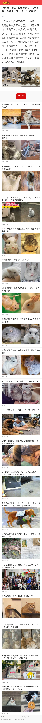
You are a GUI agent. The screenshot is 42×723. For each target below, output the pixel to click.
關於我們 (4, 720)
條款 (16, 720)
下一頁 (21, 96)
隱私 (19, 720)
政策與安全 (10, 720)
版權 (22, 720)
